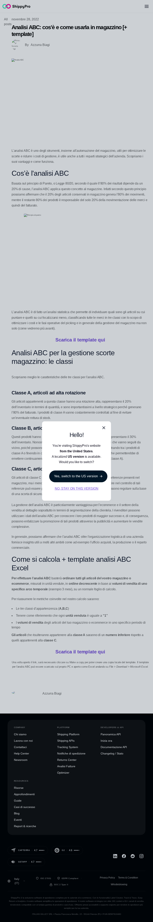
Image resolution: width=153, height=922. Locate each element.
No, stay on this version (76, 488)
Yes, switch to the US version (76, 476)
